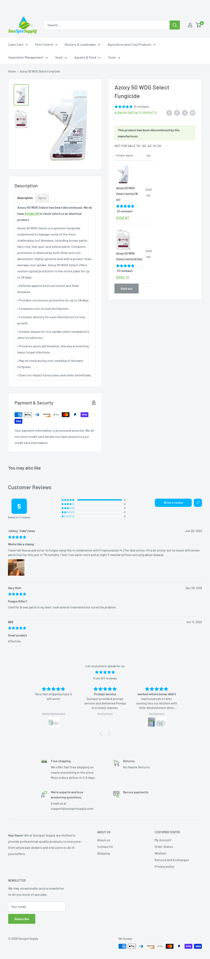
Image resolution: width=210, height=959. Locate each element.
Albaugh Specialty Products (135, 112)
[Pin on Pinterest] (177, 112)
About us (103, 840)
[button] (198, 503)
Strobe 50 (32, 213)
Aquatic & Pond (85, 57)
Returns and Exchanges (172, 860)
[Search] (175, 24)
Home (12, 71)
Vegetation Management (25, 57)
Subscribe (21, 919)
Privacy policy (164, 866)
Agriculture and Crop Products (129, 44)
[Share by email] (192, 112)
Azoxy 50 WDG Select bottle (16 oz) (127, 193)
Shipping (103, 853)
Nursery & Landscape (80, 44)
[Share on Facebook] (169, 112)
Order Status (164, 846)
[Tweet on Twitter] (185, 112)
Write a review (173, 502)
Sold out (126, 288)
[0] (198, 25)
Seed (59, 57)
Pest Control (44, 44)
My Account (163, 840)
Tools (112, 57)
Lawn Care (15, 44)
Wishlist (160, 853)
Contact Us (105, 846)
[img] (104, 672)
